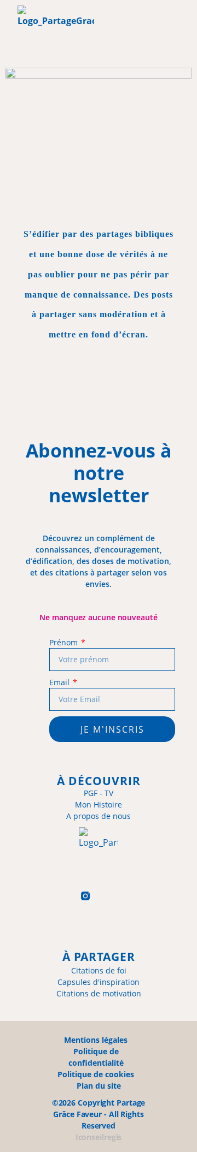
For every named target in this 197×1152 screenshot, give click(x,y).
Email (60, 682)
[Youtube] (139, 896)
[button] (129, 31)
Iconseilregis (99, 1137)
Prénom (64, 642)
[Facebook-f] (58, 896)
